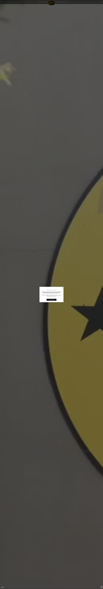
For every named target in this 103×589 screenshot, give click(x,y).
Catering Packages (51, 299)
